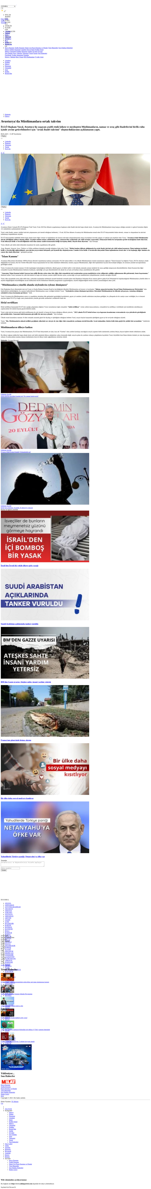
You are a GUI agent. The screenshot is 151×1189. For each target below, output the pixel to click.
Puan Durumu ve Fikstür (9, 1089)
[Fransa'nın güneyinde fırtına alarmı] (45, 736)
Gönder (4, 870)
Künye (7, 1155)
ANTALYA (9, 914)
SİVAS (7, 1019)
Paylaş (4, 136)
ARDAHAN (9, 916)
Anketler (8, 1153)
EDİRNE (8, 947)
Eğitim (12, 50)
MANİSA (8, 995)
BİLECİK (8, 936)
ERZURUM (9, 951)
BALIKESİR (9, 923)
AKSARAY (9, 909)
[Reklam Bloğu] (16, 1069)
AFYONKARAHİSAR (13, 907)
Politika (7, 33)
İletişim (7, 1157)
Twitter (14, 55)
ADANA (8, 903)
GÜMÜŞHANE (10, 958)
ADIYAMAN (9, 905)
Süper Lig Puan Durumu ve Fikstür (36, 48)
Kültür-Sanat (39, 50)
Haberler (8, 114)
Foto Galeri (8, 1144)
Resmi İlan (8, 44)
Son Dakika (9, 53)
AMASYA (8, 910)
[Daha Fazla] (1, 138)
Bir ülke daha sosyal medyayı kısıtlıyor (17, 798)
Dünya (7, 35)
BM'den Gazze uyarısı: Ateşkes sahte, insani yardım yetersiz (26, 682)
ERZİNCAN (9, 953)
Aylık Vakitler (5, 965)
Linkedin (8, 141)
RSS (2, 1096)
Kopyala (7, 149)
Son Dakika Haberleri (65, 48)
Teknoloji (25, 53)
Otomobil (8, 39)
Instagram (20, 55)
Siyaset (40, 51)
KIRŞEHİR (9, 984)
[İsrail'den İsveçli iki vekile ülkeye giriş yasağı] (45, 562)
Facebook (8, 55)
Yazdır (7, 147)
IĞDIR (7, 968)
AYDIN (7, 920)
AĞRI (7, 922)
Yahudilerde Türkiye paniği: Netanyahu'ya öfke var (23, 856)
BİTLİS (7, 940)
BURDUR (8, 933)
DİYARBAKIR (10, 946)
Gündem (8, 31)
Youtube (26, 55)
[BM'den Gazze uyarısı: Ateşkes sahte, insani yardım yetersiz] (45, 678)
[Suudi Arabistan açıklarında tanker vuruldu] (45, 620)
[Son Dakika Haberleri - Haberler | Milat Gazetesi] (16, 4)
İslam (33, 50)
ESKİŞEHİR (9, 955)
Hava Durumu (9, 48)
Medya (7, 51)
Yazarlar (7, 1147)
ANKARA (8, 912)
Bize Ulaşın (19, 57)
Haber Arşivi (5, 1094)
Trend (31, 53)
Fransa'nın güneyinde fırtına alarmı (16, 740)
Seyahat (34, 51)
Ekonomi (8, 37)
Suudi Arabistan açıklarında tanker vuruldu (19, 624)
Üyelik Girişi (39, 57)
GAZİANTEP (9, 957)
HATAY (7, 964)
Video (7, 1146)
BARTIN (8, 925)
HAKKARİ (9, 962)
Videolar (19, 53)
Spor (6, 41)
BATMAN (8, 927)
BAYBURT (9, 929)
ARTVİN (8, 918)
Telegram (8, 145)
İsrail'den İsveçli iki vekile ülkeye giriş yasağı (19, 566)
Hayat (29, 50)
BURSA (8, 934)
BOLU (7, 931)
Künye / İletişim (10, 57)
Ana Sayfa (8, 1109)
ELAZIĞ (8, 949)
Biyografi (8, 1151)
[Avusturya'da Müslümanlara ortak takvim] (75, 205)
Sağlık (30, 51)
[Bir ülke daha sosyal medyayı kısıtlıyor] (45, 794)
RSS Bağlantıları (29, 57)
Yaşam (35, 53)
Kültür (7, 42)
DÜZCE (8, 944)
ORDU (7, 1008)
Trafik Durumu (19, 48)
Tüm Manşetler (53, 48)
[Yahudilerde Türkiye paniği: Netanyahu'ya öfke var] (45, 852)
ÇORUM (8, 1043)
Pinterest (7, 143)
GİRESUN (8, 960)
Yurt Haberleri (42, 53)
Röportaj (24, 51)
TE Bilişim (14, 1101)
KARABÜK (9, 971)
